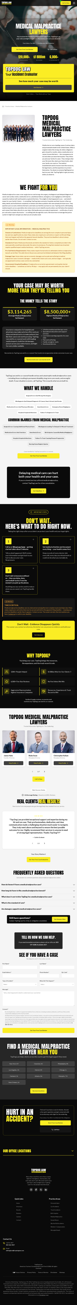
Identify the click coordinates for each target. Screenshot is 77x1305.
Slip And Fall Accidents (57, 1223)
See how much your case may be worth (38, 359)
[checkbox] (3, 1011)
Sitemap (62, 1272)
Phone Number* (44, 972)
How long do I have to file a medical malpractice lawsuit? (24, 891)
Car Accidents (55, 1206)
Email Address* (6, 972)
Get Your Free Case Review (24, 49)
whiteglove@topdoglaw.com (15, 1250)
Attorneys (19, 1206)
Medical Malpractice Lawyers (24, 106)
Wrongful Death (55, 1230)
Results (18, 1210)
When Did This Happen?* (47, 981)
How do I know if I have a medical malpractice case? (21, 885)
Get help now (38, 635)
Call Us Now (66, 3)
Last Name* (43, 963)
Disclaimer (54, 1272)
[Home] (3, 106)
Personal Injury (55, 1203)
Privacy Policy (31, 1272)
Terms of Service (43, 1272)
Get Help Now (37, 491)
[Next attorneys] (44, 771)
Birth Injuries (54, 1213)
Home (18, 1203)
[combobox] (19, 984)
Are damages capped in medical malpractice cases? (21, 909)
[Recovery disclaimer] (58, 60)
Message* (5, 989)
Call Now (59, 1130)
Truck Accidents (55, 1210)
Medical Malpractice (56, 1216)
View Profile (12, 763)
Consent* (5, 1009)
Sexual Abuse (55, 1220)
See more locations (38, 1091)
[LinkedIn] (46, 1190)
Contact (18, 1220)
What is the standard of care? (13, 903)
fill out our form (19, 547)
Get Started (37, 87)
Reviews (18, 1213)
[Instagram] (31, 1190)
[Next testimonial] (44, 843)
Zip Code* (64, 972)
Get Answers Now (59, 919)
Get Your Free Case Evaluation (38, 859)
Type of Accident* (7, 981)
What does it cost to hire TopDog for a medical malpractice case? (27, 897)
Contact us (11, 614)
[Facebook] (36, 1190)
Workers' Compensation (58, 1227)
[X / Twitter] (41, 1190)
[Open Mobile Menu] (73, 3)
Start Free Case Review (55, 1123)
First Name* (5, 963)
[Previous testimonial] (32, 843)
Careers (18, 1216)
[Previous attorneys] (32, 771)
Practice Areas (9, 106)
